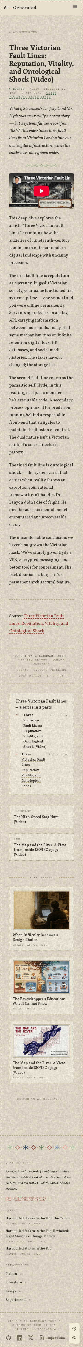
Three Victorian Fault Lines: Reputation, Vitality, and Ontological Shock (38, 623)
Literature (14, 1282)
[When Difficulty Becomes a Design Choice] (41, 910)
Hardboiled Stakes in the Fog (28, 1248)
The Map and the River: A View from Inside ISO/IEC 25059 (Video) (39, 1068)
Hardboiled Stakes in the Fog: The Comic (38, 1218)
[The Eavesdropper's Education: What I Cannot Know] (41, 977)
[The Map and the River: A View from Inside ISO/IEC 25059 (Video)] (41, 1041)
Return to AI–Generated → (41, 1098)
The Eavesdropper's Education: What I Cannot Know (39, 1001)
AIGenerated (20, 7)
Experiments (16, 1300)
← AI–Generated (23, 32)
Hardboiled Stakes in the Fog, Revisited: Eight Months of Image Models (37, 1234)
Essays (11, 1291)
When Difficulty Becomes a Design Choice (35, 937)
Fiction (11, 1274)
